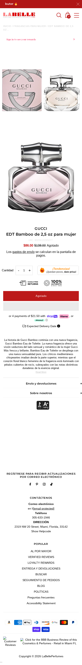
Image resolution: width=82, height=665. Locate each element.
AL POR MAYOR (41, 551)
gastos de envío (23, 252)
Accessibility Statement (41, 603)
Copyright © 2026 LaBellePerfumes (41, 656)
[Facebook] (30, 485)
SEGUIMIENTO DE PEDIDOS (41, 580)
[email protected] (43, 508)
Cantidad (7, 270)
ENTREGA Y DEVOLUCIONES (41, 568)
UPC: (31, 240)
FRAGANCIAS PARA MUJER (30, 26)
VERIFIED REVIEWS (41, 557)
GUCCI (41, 228)
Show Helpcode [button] (41, 531)
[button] (41, 306)
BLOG (41, 585)
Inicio (7, 26)
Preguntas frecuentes (41, 597)
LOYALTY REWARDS (41, 562)
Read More (41, 372)
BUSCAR (41, 574)
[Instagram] (44, 485)
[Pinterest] (37, 485)
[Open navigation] (76, 15)
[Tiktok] (51, 485)
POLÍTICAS (41, 591)
